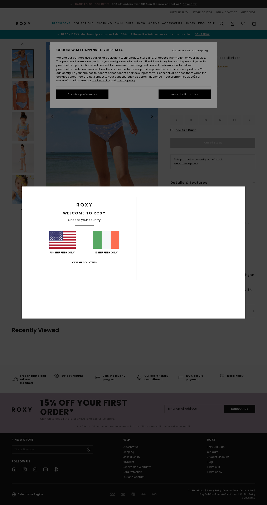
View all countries (84, 262)
